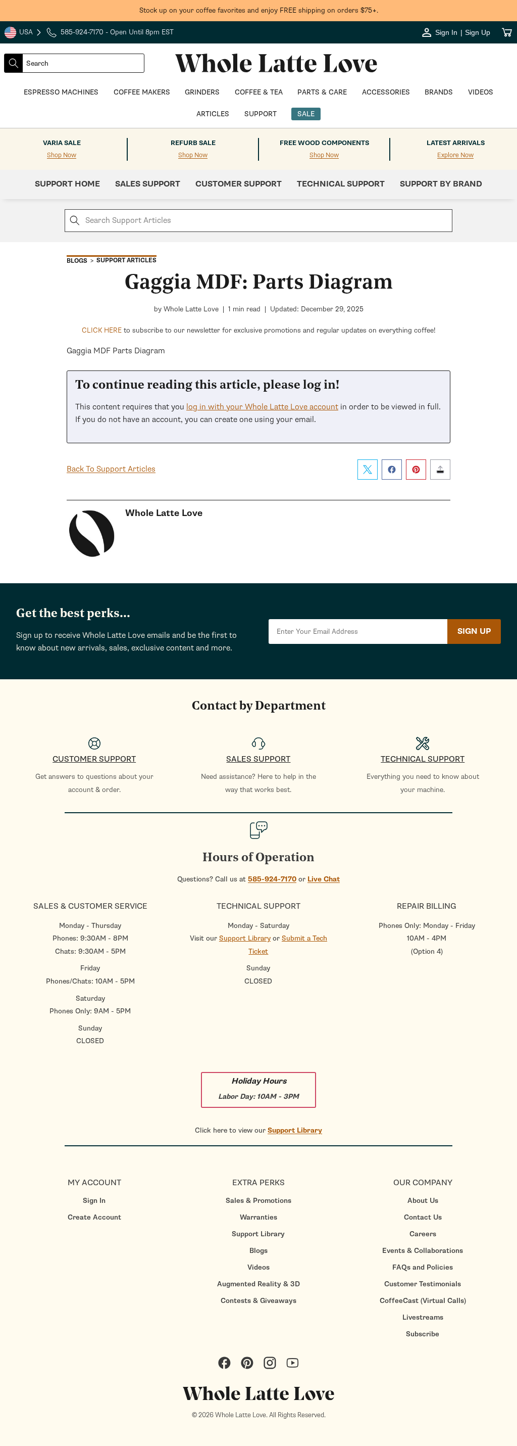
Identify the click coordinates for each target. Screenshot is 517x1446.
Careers (422, 1234)
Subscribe (422, 1334)
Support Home (67, 184)
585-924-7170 (272, 879)
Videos (258, 1267)
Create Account (94, 1217)
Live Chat (323, 879)
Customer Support (238, 184)
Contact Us (423, 1217)
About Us (422, 1200)
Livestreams (422, 1317)
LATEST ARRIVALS (456, 143)
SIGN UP (474, 631)
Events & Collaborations (422, 1250)
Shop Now (61, 155)
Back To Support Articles (111, 469)
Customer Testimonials (422, 1284)
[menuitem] (94, 1200)
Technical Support (341, 184)
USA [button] (23, 33)
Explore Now (455, 155)
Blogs (258, 1250)
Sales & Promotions (258, 1200)
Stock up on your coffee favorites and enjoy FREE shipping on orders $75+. (258, 10)
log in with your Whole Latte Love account (262, 407)
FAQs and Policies (422, 1267)
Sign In (94, 1200)
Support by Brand (441, 184)
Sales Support (147, 184)
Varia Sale (62, 143)
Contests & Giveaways (258, 1300)
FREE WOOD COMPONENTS (324, 143)
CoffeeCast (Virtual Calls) (423, 1300)
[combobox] (83, 63)
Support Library (245, 938)
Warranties (258, 1217)
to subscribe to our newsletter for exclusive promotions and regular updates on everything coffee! (259, 330)
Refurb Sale (193, 143)
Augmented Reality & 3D (258, 1284)
